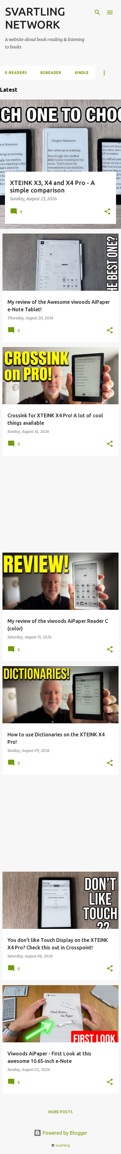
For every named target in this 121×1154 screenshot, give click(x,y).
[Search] (97, 12)
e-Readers (16, 73)
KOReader (50, 73)
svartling (63, 1145)
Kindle (82, 73)
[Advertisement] (60, 504)
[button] (107, 212)
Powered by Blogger (64, 1133)
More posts (60, 1112)
